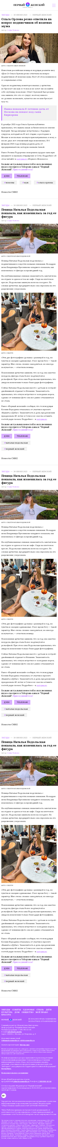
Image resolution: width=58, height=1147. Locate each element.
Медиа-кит (25, 1045)
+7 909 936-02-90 (44, 1081)
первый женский (15, 448)
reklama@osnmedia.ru (10, 1040)
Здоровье (28, 1009)
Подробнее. (6, 1069)
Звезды (5, 15)
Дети (49, 1009)
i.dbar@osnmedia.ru (21, 1081)
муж (26, 182)
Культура (6, 1012)
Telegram (22, 176)
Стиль (40, 1009)
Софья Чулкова (13, 30)
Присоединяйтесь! (23, 169)
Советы (16, 1009)
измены (10, 182)
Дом (17, 1012)
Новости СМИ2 (9, 192)
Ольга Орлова (45, 182)
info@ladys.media (14, 1032)
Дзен (6, 176)
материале (22, 159)
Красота (6, 1014)
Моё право (42, 1012)
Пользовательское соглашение (14, 1073)
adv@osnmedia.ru (27, 1040)
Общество (28, 1012)
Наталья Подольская (17, 442)
